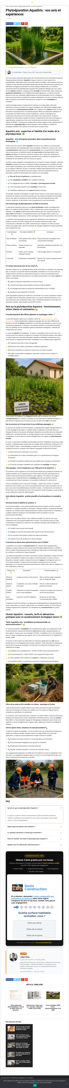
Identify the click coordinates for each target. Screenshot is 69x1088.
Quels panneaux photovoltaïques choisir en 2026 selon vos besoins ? (16, 1007)
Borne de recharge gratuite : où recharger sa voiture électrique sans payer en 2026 (23, 1045)
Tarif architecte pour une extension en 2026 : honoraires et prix (23, 1036)
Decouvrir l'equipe (39, 971)
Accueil (8, 67)
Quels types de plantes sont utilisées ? (21, 827)
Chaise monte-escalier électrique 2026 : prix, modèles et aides (23, 1028)
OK (35, 1085)
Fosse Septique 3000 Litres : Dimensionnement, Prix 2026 (53, 1007)
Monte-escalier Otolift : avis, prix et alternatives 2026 (23, 1062)
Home (7, 6)
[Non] (67, 1083)
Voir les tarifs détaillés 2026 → (44, 942)
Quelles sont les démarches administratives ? (23, 845)
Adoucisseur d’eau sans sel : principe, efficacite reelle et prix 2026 (34, 1006)
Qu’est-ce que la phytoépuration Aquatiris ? (23, 808)
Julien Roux (18, 72)
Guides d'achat (13, 6)
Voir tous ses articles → (26, 971)
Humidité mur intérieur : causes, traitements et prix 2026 (23, 1054)
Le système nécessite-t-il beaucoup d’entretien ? (24, 833)
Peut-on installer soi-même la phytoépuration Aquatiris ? (27, 839)
